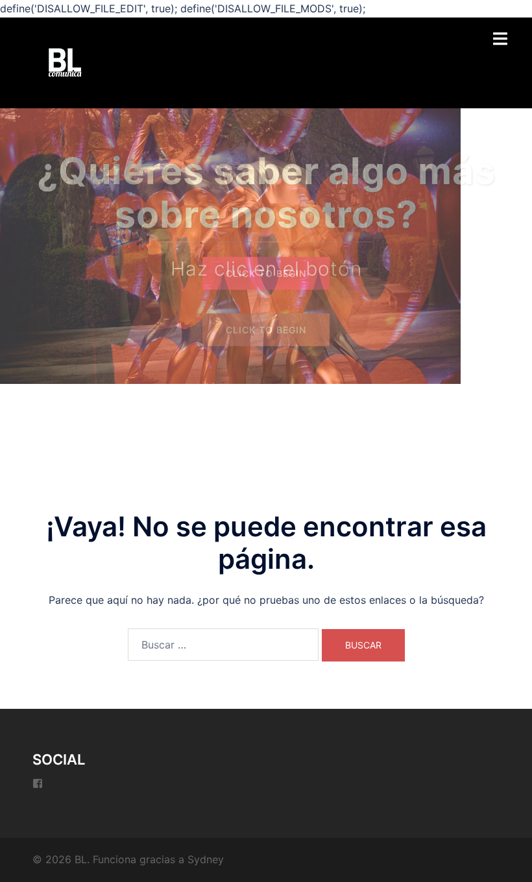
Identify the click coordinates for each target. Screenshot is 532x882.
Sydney (205, 859)
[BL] (64, 61)
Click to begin (266, 273)
